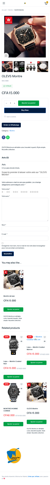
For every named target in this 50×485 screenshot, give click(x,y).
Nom (4, 225)
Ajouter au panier (13, 309)
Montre (10, 10)
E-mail (4, 234)
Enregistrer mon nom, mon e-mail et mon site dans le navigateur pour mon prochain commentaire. (23, 247)
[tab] (24, 157)
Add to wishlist (11, 116)
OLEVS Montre (32, 408)
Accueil (4, 10)
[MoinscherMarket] (25, 3)
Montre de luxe (9, 296)
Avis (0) (5, 158)
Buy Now (25, 110)
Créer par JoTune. (34, 476)
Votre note (6, 189)
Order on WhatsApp (11, 125)
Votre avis (6, 196)
